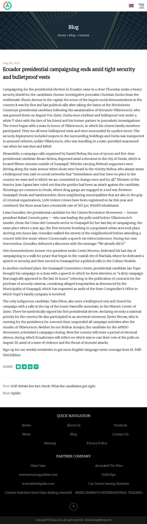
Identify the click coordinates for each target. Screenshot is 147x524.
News (26, 434)
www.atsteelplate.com (38, 483)
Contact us (121, 434)
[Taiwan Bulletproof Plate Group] (7, 5)
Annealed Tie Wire (109, 466)
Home (62, 35)
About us (73, 425)
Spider (16, 393)
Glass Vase (38, 466)
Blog (72, 35)
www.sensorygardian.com (38, 475)
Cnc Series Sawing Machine (108, 483)
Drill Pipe (109, 475)
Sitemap (50, 443)
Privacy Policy (97, 443)
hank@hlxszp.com (102, 519)
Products (120, 425)
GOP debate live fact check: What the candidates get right (53, 386)
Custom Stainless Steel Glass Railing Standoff (38, 492)
